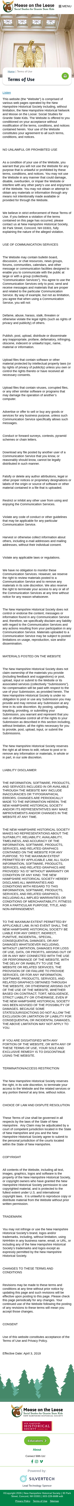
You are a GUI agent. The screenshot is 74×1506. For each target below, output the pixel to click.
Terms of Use (40, 1501)
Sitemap (54, 1501)
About (37, 1449)
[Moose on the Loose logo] (37, 1410)
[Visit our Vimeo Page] (41, 1462)
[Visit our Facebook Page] (32, 1462)
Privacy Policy (22, 1501)
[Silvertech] (37, 1478)
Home (11, 71)
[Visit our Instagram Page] (36, 1462)
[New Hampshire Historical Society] (37, 1426)
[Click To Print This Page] (65, 76)
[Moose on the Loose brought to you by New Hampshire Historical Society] (30, 6)
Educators (36, 1441)
